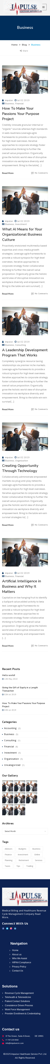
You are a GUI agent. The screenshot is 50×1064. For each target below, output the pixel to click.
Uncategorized (12, 765)
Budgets (22, 848)
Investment (21, 224)
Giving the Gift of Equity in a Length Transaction (20, 689)
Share (26, 50)
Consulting (20, 345)
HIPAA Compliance (21, 962)
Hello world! (8, 675)
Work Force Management (17, 1009)
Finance (8, 854)
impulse (9, 100)
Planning (8, 860)
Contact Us (17, 971)
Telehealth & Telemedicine (17, 997)
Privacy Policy (19, 966)
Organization (21, 460)
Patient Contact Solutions (17, 1001)
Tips (18, 866)
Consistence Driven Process (18, 1005)
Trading (29, 866)
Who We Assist (19, 958)
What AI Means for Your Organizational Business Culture (22, 234)
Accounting (10, 728)
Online (37, 854)
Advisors (8, 848)
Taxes (7, 866)
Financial (19, 103)
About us (17, 954)
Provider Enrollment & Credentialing (22, 1013)
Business (9, 103)
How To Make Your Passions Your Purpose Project (20, 113)
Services (38, 860)
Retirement (24, 860)
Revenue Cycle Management (19, 993)
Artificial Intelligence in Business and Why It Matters (21, 586)
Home (15, 950)
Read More (8, 173)
